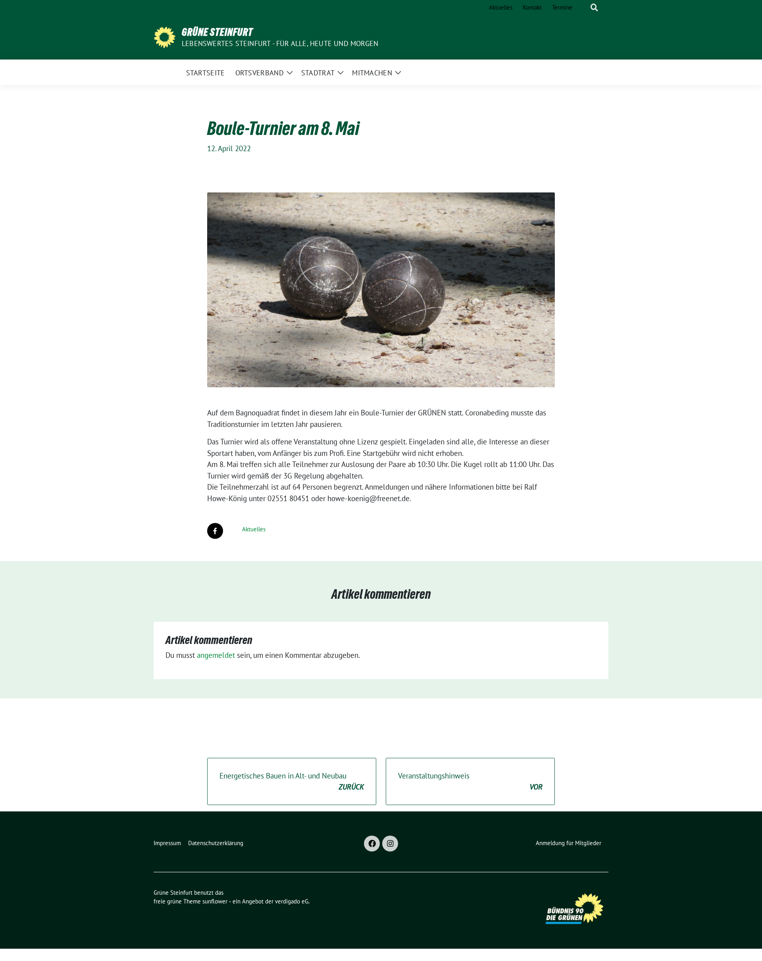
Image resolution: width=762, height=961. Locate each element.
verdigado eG (291, 901)
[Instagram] (390, 843)
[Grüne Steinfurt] (164, 36)
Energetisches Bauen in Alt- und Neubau (291, 781)
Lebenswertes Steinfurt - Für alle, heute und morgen (280, 43)
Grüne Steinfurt (217, 32)
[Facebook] (372, 843)
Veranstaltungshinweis (470, 781)
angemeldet (216, 655)
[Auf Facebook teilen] (215, 531)
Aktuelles (254, 529)
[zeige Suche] (594, 7)
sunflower (214, 901)
